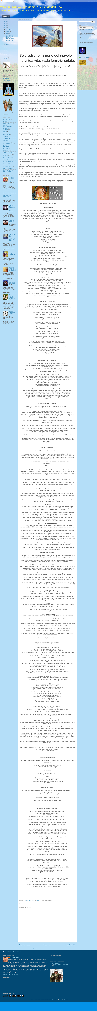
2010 (5, 58)
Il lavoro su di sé (6, 80)
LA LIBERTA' (6, 148)
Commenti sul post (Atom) (30, 948)
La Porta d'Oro (55, 963)
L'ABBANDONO (6, 142)
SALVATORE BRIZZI (7, 166)
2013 (5, 53)
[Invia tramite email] (45, 900)
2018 (5, 27)
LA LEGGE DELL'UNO (8, 143)
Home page (6, 16)
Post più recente (24, 945)
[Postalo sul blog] (47, 900)
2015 (5, 49)
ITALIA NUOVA (6, 138)
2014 (5, 51)
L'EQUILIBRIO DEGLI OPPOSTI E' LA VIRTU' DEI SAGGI (12, 208)
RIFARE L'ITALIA (7, 163)
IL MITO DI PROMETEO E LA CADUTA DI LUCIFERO (12, 269)
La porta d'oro (6, 78)
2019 (5, 25)
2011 (5, 57)
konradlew (54, 999)
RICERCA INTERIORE (8, 161)
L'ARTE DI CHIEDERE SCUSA (11, 222)
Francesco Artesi (14, 957)
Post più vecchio (70, 945)
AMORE (5, 131)
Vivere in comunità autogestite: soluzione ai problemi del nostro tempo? (12, 298)
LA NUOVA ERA (6, 150)
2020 (5, 23)
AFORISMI (5, 121)
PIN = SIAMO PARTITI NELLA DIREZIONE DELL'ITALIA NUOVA (12, 237)
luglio (7, 33)
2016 (5, 47)
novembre (8, 29)
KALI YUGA (5, 140)
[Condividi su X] (48, 900)
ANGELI (5, 133)
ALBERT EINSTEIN (7, 123)
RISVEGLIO (5, 165)
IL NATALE (5, 136)
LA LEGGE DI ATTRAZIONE (6, 146)
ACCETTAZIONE (7, 119)
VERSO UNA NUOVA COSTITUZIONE (8, 171)
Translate (90, 29)
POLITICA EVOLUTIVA (8, 157)
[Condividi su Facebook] (50, 900)
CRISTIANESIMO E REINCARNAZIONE (12, 253)
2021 (5, 21)
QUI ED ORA (6, 159)
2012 (5, 55)
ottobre (7, 31)
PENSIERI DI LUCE (7, 154)
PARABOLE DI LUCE (8, 152)
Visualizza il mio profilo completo (10, 974)
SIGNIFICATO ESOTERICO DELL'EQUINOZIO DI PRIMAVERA (9, 195)
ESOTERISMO (6, 134)
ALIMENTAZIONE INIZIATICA (7, 129)
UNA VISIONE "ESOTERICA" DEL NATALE (12, 282)
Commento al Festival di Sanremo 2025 (60, 964)
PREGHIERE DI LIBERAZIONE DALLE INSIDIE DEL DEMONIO (9, 37)
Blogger (66, 999)
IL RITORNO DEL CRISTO (9, 41)
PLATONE (5, 155)
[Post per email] (43, 900)
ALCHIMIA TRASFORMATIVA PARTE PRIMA (12, 179)
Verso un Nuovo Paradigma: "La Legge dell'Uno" (31, 7)
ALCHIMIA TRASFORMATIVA (7, 126)
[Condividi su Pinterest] (51, 900)
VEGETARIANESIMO (8, 168)
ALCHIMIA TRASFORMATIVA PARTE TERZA (12, 313)
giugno (7, 44)
